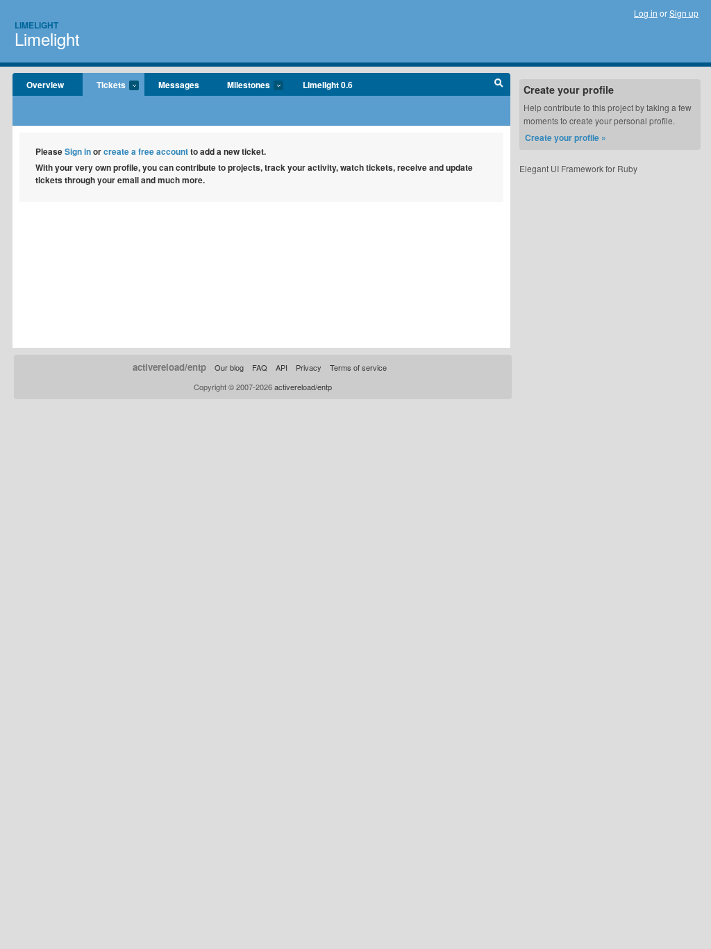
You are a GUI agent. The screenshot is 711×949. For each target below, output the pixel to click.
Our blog (229, 367)
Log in (646, 13)
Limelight (36, 25)
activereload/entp (169, 366)
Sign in (78, 151)
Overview (45, 84)
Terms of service (358, 367)
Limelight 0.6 (328, 84)
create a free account (145, 151)
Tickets (104, 85)
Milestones (241, 85)
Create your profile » (565, 137)
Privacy (308, 367)
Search (498, 84)
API (281, 367)
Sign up (684, 13)
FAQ (259, 367)
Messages (178, 84)
